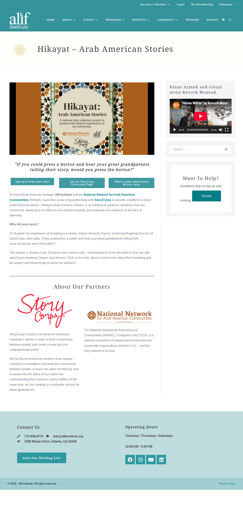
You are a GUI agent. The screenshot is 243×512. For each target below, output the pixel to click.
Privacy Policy (227, 483)
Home (51, 20)
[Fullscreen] (227, 130)
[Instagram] (140, 459)
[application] (201, 116)
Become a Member (153, 4)
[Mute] (220, 130)
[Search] (226, 149)
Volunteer (226, 4)
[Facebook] (130, 459)
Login (181, 4)
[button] (230, 20)
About (67, 20)
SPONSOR (192, 20)
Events (89, 20)
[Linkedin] (161, 459)
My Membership (202, 4)
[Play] (175, 130)
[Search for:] (201, 149)
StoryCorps (103, 200)
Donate (206, 196)
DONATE (212, 20)
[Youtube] (151, 459)
